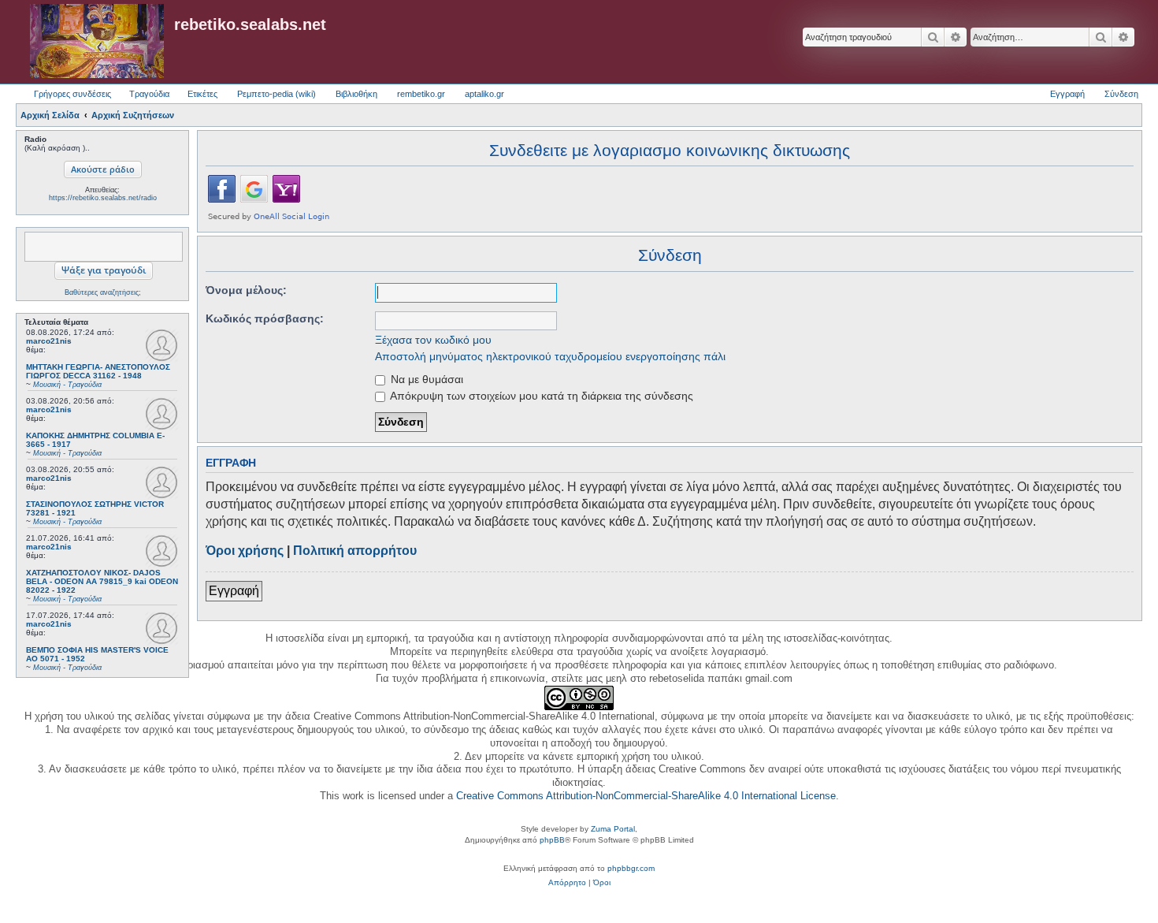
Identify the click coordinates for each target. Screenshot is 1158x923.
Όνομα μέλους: (246, 290)
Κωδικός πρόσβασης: (265, 318)
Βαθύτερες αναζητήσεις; (103, 292)
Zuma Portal (613, 828)
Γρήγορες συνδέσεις (72, 94)
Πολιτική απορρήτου (355, 550)
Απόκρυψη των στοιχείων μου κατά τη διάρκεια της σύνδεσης (540, 395)
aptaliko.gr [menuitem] (484, 94)
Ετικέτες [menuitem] (202, 94)
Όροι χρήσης (245, 550)
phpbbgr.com (631, 868)
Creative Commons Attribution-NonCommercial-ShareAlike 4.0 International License (646, 796)
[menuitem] (567, 883)
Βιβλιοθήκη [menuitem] (356, 94)
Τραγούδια (149, 94)
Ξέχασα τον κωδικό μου (433, 339)
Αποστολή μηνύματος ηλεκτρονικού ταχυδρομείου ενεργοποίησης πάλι (550, 356)
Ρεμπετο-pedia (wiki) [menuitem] (276, 94)
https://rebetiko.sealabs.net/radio (103, 198)
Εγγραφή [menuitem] (1067, 94)
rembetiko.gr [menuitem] (421, 94)
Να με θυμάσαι (425, 379)
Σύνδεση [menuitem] (1121, 94)
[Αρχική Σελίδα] (97, 42)
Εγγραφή (234, 590)
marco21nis (49, 341)
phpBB (552, 840)
